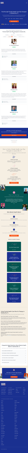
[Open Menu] (26, 3)
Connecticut (2, 410)
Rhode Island (16, 431)
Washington (2, 444)
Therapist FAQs (10, 392)
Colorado (2, 408)
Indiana (2, 412)
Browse (7, 30)
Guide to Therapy (3, 390)
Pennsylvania (16, 428)
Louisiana (2, 418)
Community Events (3, 389)
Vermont (2, 441)
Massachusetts (16, 412)
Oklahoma (16, 425)
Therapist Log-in (10, 390)
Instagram (24, 390)
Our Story (17, 390)
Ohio (15, 423)
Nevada (2, 423)
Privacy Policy (17, 392)
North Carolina (3, 431)
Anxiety (9, 18)
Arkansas (2, 405)
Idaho (15, 408)
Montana (16, 420)
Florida (10, 30)
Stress (11, 18)
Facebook (24, 389)
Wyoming (16, 438)
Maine (2, 420)
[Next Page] (16, 142)
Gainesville (13, 30)
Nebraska (16, 421)
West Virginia (16, 435)
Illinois (15, 410)
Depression (17, 18)
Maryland (2, 421)
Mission (17, 389)
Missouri (16, 418)
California (2, 407)
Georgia (16, 405)
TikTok (23, 392)
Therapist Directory (3, 392)
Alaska (2, 402)
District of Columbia (17, 402)
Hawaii (15, 407)
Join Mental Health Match (11, 389)
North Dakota (2, 433)
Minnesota (16, 415)
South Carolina (16, 433)
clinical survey (9, 335)
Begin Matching (14, 21)
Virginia (2, 443)
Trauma (14, 18)
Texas (2, 438)
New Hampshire (3, 425)
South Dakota (2, 435)
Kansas (2, 415)
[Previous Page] (12, 142)
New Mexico (2, 428)
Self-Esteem (21, 18)
